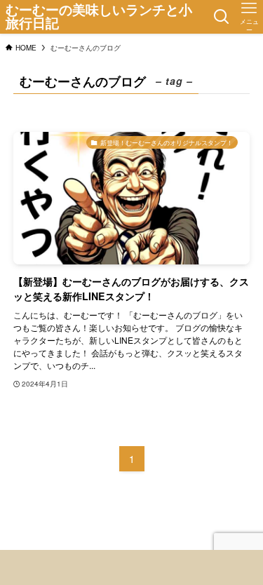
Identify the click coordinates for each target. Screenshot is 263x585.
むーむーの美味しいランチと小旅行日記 (99, 17)
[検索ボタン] (221, 17)
